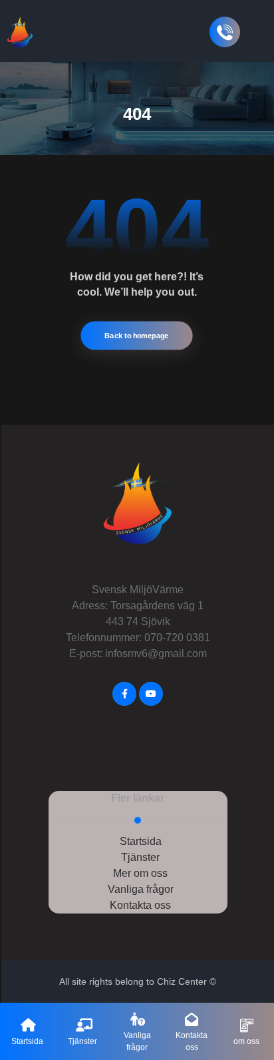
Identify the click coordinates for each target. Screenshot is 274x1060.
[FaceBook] (124, 694)
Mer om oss (140, 873)
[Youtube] (151, 694)
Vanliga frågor (141, 889)
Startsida (141, 841)
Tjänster (140, 857)
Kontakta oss (140, 905)
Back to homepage (137, 336)
